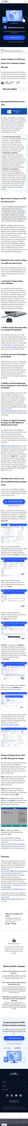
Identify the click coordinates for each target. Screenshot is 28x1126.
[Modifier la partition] (14, 672)
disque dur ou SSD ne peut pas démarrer (12, 844)
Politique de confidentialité (8, 1108)
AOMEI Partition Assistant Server (10, 446)
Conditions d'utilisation (20, 1108)
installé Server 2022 (16, 122)
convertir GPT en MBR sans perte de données (14, 871)
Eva (7, 82)
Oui (9, 924)
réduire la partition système (15, 347)
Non (14, 924)
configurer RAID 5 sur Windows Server (12, 889)
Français (13, 1101)
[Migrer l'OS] (14, 534)
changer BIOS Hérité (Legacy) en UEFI (12, 411)
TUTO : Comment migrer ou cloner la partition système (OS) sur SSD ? (14, 983)
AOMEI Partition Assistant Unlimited (11, 899)
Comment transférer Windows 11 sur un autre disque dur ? (14, 972)
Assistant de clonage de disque (10, 725)
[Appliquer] (14, 702)
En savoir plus (24, 1123)
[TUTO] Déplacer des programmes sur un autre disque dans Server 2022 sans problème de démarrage (14, 998)
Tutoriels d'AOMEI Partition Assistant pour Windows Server (12, 50)
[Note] (14, 632)
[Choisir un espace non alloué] (14, 599)
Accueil (2, 49)
